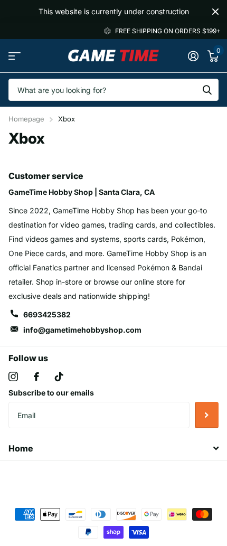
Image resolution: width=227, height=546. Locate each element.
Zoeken (207, 90)
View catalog (14, 55)
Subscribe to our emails (51, 392)
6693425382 (47, 314)
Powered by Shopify (157, 478)
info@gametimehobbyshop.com (82, 329)
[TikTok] (59, 376)
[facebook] (36, 376)
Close (215, 11)
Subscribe (207, 415)
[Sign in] (192, 56)
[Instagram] (13, 376)
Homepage (26, 119)
